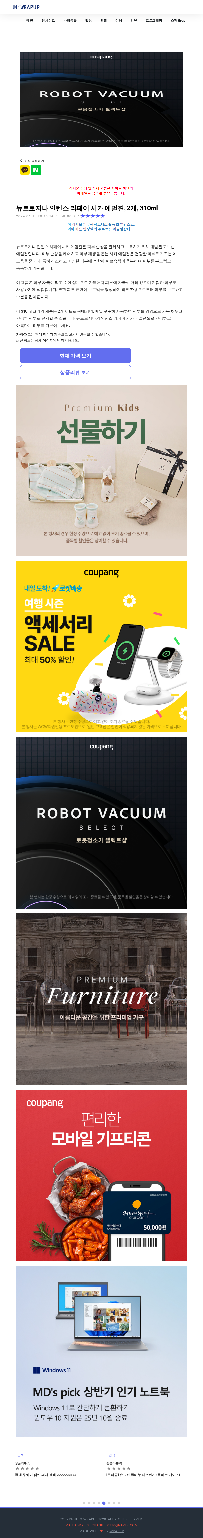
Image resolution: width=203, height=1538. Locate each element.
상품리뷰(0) (22, 1463)
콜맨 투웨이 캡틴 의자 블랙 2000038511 (45, 1475)
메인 (29, 20)
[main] (26, 7)
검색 (20, 1455)
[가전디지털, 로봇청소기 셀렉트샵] (101, 99)
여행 (118, 20)
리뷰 (133, 20)
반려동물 (70, 20)
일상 (88, 20)
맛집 (103, 20)
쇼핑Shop (178, 20)
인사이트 (48, 20)
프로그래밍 (154, 20)
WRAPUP (117, 1531)
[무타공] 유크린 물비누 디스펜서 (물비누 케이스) (143, 1475)
